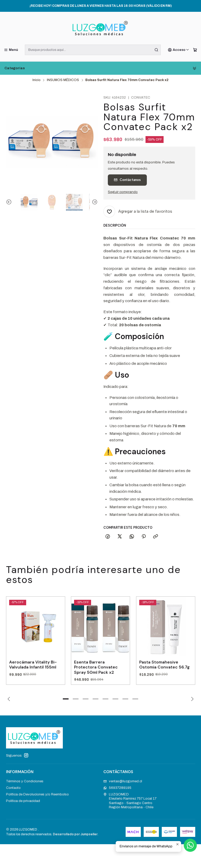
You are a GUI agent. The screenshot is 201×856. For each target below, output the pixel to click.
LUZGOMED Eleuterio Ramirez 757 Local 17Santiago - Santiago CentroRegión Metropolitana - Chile (133, 800)
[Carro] (195, 50)
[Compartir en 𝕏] (120, 536)
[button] (66, 699)
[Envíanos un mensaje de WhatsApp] (190, 845)
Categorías (14, 68)
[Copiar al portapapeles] (156, 536)
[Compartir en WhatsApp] (131, 536)
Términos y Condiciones (24, 781)
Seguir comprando (123, 192)
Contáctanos (130, 180)
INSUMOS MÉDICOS (63, 80)
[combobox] (93, 50)
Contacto (13, 788)
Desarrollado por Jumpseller (75, 834)
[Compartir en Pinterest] (143, 536)
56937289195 (120, 788)
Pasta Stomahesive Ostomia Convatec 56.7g (164, 664)
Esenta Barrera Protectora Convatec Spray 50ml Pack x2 (96, 667)
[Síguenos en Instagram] (26, 755)
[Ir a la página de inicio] (100, 29)
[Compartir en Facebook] (107, 536)
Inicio (36, 80)
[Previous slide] (10, 202)
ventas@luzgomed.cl (125, 781)
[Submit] (156, 50)
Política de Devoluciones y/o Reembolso (37, 794)
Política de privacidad (23, 801)
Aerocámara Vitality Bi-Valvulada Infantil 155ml (33, 664)
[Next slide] (94, 202)
